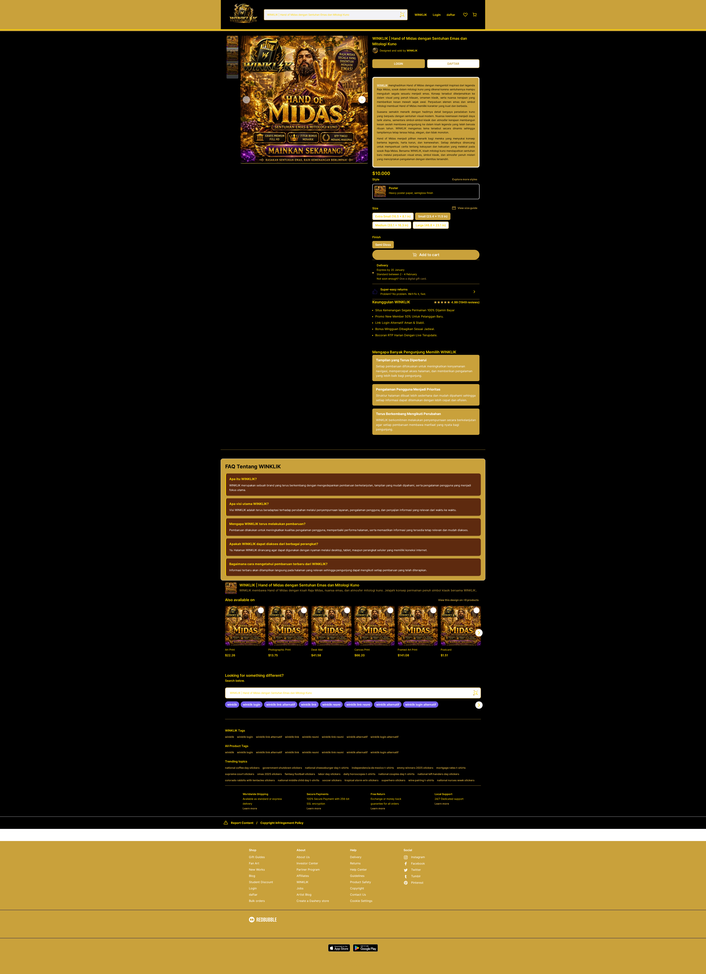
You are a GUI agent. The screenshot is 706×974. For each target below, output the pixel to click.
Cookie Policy (299, 929)
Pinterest (417, 882)
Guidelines (357, 876)
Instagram (418, 857)
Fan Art (254, 863)
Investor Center (307, 863)
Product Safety (360, 882)
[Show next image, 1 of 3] (362, 99)
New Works (257, 869)
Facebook (418, 863)
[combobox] (335, 15)
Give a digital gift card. (413, 278)
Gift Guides (257, 857)
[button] (232, 42)
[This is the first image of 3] (246, 99)
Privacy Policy (279, 929)
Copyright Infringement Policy (281, 823)
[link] (232, 704)
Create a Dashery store (313, 901)
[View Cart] (474, 14)
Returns (355, 863)
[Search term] (402, 14)
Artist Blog (304, 894)
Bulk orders (257, 901)
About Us (303, 857)
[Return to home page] (243, 14)
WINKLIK (382, 85)
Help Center (358, 869)
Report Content (242, 823)
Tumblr (416, 876)
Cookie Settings (361, 900)
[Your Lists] (465, 14)
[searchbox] (353, 693)
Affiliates (303, 876)
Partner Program (308, 869)
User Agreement (258, 929)
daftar (253, 894)
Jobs (300, 888)
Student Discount (261, 882)
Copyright (357, 888)
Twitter (416, 870)
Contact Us (358, 894)
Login (253, 888)
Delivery (355, 857)
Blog (252, 876)
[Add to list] (261, 610)
